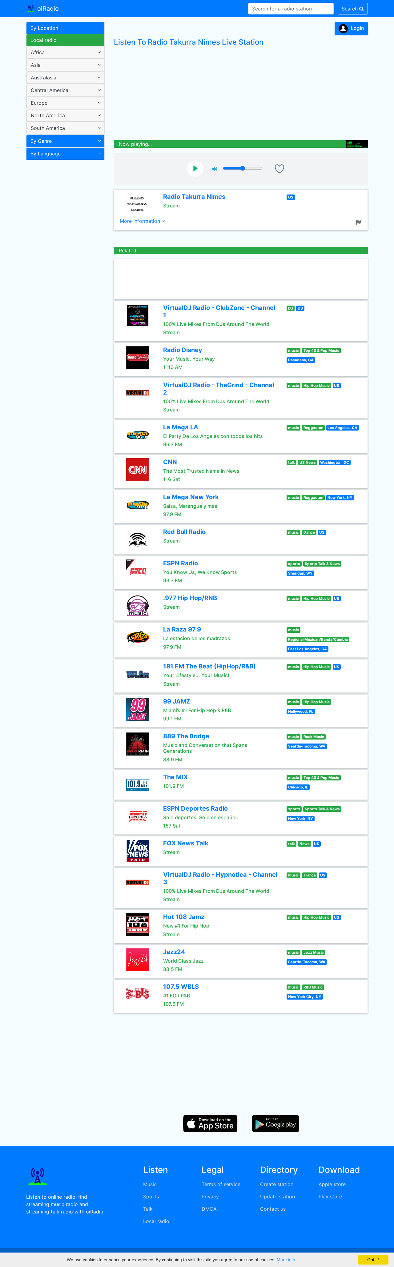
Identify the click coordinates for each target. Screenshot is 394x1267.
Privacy (210, 1196)
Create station (276, 1184)
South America (48, 128)
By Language (45, 153)
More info (286, 1259)
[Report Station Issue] (359, 221)
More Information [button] (141, 221)
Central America (49, 90)
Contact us (273, 1209)
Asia (36, 65)
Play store (330, 1196)
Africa (38, 52)
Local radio (43, 40)
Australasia (43, 77)
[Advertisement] (63, 259)
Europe (39, 103)
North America (48, 115)
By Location (44, 28)
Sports (151, 1196)
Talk (148, 1209)
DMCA (209, 1209)
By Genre (41, 141)
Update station (277, 1196)
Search (350, 9)
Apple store (332, 1184)
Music (150, 1184)
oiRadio (47, 8)
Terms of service (221, 1184)
